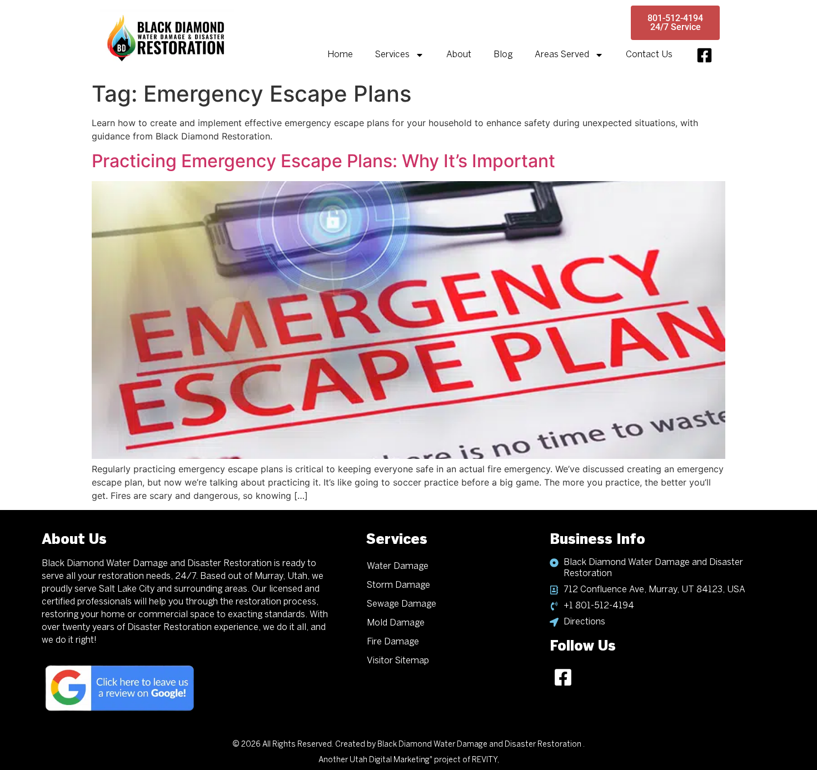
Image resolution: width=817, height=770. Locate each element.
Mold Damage (396, 623)
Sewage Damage (401, 604)
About (458, 55)
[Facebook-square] (704, 55)
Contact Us (649, 55)
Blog (503, 55)
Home (340, 55)
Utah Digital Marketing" (391, 760)
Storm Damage (398, 585)
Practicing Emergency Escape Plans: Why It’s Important (323, 161)
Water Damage (398, 566)
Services (392, 55)
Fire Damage (393, 642)
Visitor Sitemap (398, 661)
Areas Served (562, 55)
